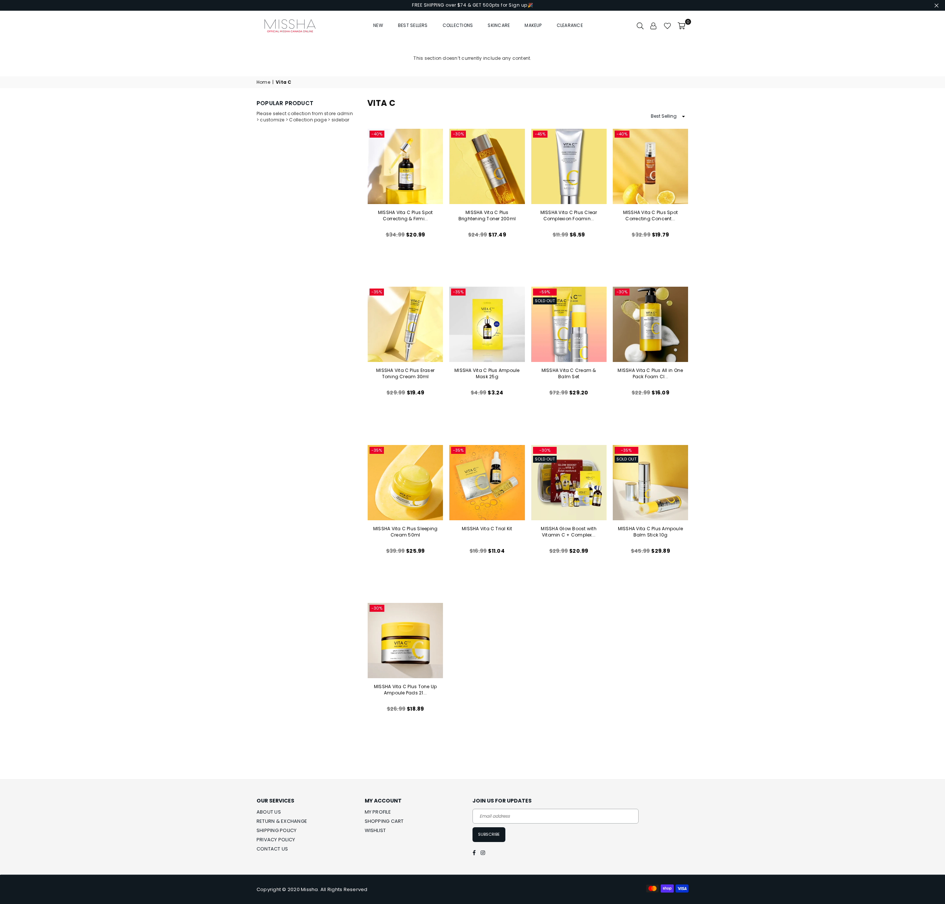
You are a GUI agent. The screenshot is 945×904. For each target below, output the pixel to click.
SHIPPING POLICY (277, 830)
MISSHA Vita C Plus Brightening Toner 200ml (487, 215)
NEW (378, 25)
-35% (376, 292)
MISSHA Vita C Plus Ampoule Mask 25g (486, 373)
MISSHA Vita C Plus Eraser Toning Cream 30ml (405, 373)
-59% (544, 292)
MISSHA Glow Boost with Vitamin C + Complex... (568, 531)
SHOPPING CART (384, 821)
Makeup (533, 25)
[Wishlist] (667, 25)
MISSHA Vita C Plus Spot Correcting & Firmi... (405, 215)
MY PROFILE (378, 811)
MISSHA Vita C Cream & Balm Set (569, 373)
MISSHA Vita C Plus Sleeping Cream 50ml (405, 531)
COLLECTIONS (458, 25)
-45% (540, 134)
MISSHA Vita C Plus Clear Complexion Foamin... (568, 215)
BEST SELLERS (413, 25)
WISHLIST (375, 830)
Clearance (570, 25)
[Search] (640, 25)
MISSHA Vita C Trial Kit (487, 528)
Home (263, 82)
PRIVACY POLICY (276, 839)
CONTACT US (272, 848)
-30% (458, 134)
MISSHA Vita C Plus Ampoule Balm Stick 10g (650, 531)
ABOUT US (269, 811)
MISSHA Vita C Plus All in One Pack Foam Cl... (650, 373)
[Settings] (653, 25)
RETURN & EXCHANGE (282, 821)
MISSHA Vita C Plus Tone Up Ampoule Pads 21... (405, 689)
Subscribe (489, 834)
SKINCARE (499, 25)
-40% (376, 134)
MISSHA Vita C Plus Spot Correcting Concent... (650, 215)
